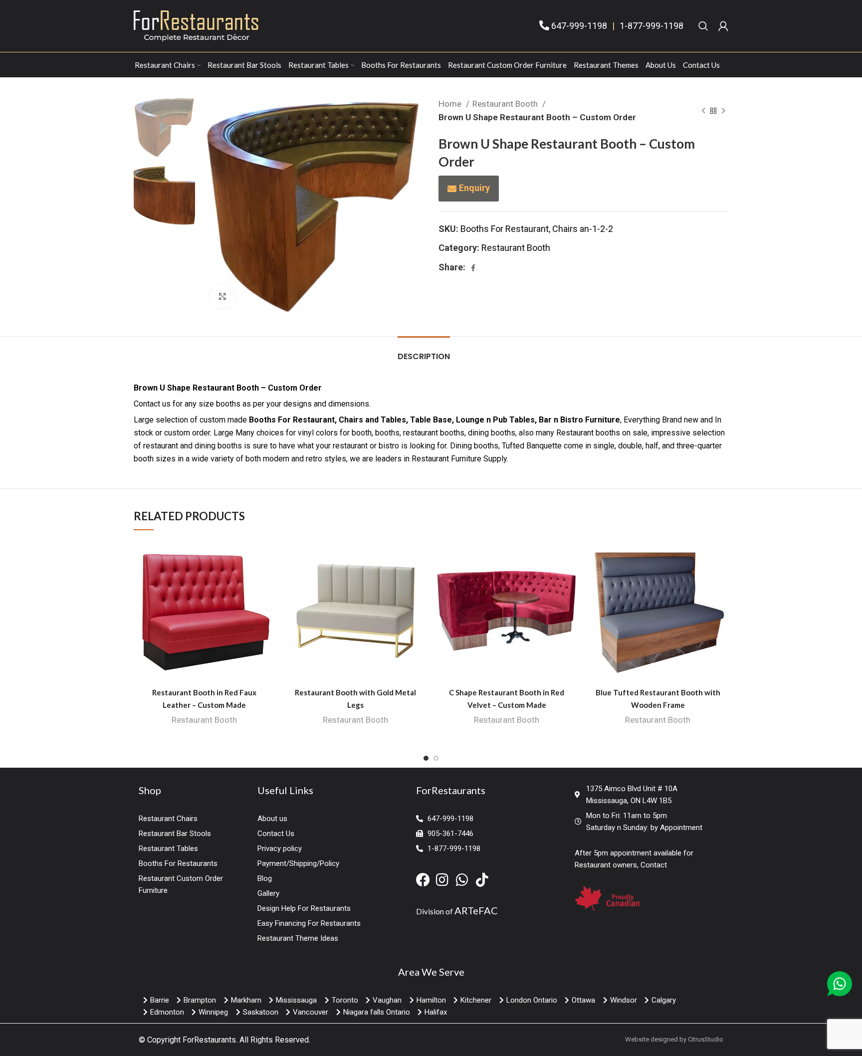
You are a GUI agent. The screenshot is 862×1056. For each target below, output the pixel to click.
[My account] (723, 26)
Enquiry (474, 188)
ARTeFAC (476, 910)
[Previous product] (703, 111)
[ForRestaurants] (196, 25)
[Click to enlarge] (222, 296)
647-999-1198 (579, 25)
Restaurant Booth (506, 104)
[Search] (703, 26)
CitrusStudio (705, 1039)
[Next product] (723, 111)
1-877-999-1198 (651, 25)
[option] (164, 127)
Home (450, 104)
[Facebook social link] (473, 267)
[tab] (424, 351)
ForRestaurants (209, 1040)
